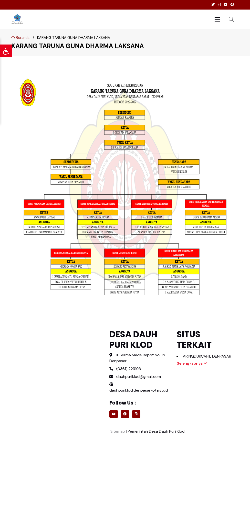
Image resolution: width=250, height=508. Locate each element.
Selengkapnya (190, 363)
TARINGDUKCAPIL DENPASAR (206, 356)
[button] (231, 19)
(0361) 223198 (128, 368)
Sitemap (117, 431)
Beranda (22, 37)
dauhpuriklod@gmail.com (138, 376)
